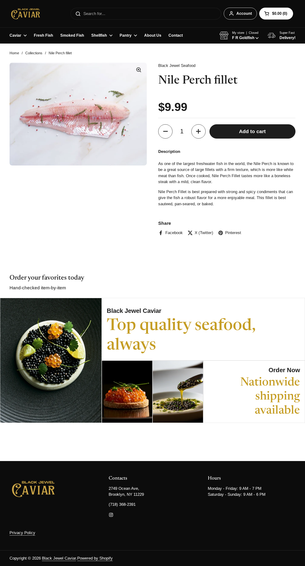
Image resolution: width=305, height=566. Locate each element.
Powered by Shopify (95, 558)
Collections (33, 53)
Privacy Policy (22, 533)
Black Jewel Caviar (59, 558)
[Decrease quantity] (165, 131)
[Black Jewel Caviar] (26, 14)
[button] (276, 14)
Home (14, 53)
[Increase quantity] (198, 131)
